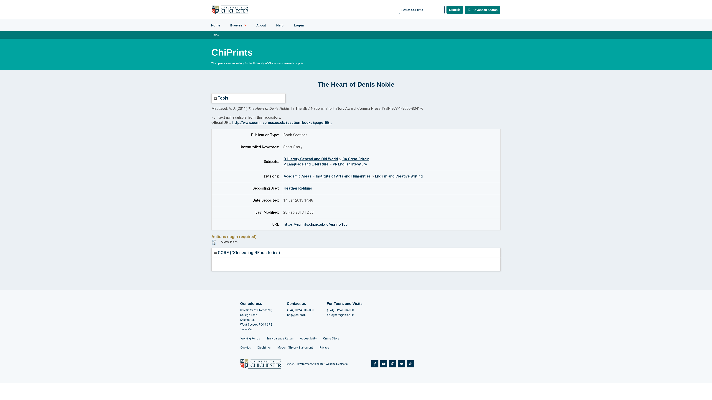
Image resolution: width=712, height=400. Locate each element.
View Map (246, 329)
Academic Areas (297, 176)
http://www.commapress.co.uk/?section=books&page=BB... (282, 122)
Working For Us (250, 338)
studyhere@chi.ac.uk (340, 315)
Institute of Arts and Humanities (343, 176)
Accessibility (308, 338)
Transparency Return (280, 338)
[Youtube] (383, 363)
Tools (222, 98)
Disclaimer (264, 347)
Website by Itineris (337, 363)
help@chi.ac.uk (296, 315)
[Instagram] (392, 363)
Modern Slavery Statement (295, 347)
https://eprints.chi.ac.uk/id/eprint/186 (315, 224)
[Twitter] (401, 363)
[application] (244, 25)
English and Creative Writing (399, 176)
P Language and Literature (306, 164)
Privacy (324, 347)
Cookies (245, 347)
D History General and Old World (311, 159)
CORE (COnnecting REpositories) (248, 252)
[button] (214, 242)
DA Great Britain (355, 159)
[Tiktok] (410, 363)
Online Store (331, 338)
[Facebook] (374, 363)
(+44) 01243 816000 (300, 310)
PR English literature (350, 164)
